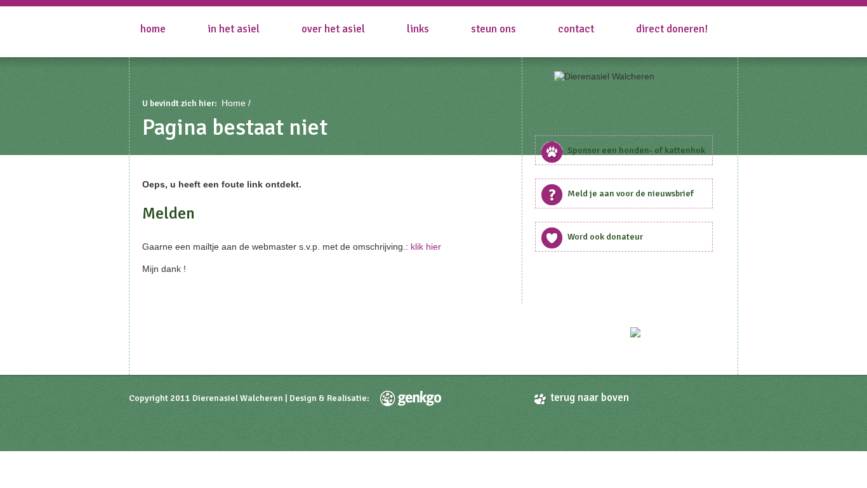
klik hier (426, 246)
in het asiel (234, 29)
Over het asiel (333, 29)
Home (153, 29)
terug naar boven (589, 397)
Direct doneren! (672, 29)
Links (418, 29)
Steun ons (493, 29)
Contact (576, 29)
